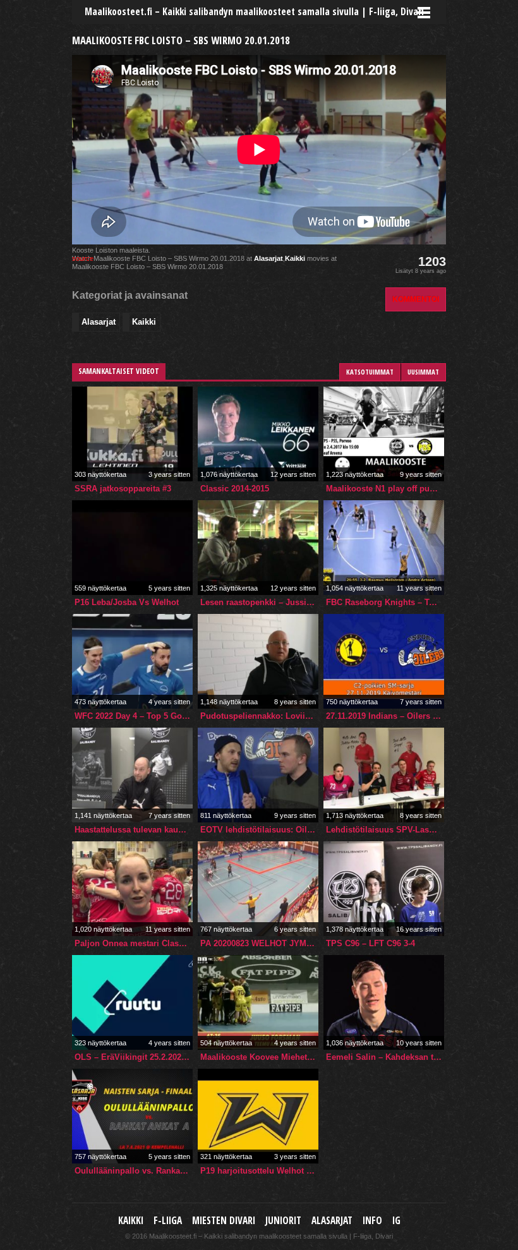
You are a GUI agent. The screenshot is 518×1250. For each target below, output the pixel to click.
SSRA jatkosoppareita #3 (123, 488)
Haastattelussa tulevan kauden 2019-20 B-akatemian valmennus (134, 829)
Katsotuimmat (370, 371)
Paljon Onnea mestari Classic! (134, 943)
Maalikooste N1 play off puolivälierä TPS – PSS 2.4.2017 (385, 488)
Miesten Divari (223, 1220)
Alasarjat (268, 258)
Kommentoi (415, 299)
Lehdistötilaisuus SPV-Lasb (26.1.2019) (385, 829)
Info (372, 1220)
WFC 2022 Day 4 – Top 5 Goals (134, 716)
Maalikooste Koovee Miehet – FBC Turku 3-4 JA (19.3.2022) (259, 1057)
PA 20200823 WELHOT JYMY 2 (259, 943)
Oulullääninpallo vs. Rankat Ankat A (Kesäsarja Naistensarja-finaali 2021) (134, 1170)
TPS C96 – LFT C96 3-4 (370, 943)
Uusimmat (423, 371)
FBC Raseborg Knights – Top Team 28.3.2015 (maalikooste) (385, 602)
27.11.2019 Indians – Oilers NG (385, 716)
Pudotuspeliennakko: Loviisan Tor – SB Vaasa (259, 716)
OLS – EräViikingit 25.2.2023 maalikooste (134, 1057)
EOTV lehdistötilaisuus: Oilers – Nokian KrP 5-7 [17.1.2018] (259, 829)
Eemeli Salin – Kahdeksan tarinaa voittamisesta (385, 1057)
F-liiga (168, 1220)
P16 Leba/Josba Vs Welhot (127, 602)
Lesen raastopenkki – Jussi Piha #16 (259, 602)
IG (396, 1220)
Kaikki (295, 258)
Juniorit (283, 1220)
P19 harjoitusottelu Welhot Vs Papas (259, 1170)
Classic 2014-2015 (234, 488)
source (82, 258)
